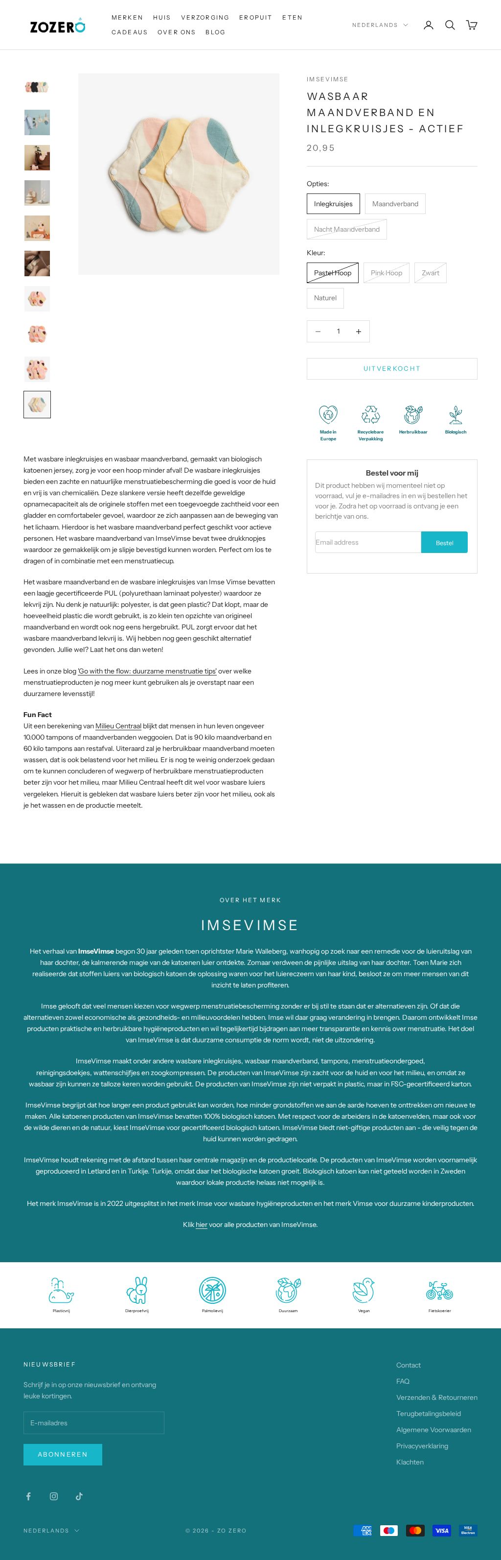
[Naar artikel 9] (37, 369)
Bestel (445, 543)
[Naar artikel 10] (37, 404)
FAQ (403, 1381)
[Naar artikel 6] (37, 263)
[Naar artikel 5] (37, 228)
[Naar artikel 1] (37, 87)
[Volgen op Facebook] (28, 1496)
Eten (292, 17)
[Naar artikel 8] (37, 334)
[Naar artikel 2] (37, 122)
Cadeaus (130, 32)
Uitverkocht (392, 368)
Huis (162, 17)
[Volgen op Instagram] (54, 1496)
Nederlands (375, 25)
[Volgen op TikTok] (79, 1496)
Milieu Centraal (118, 725)
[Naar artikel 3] (37, 157)
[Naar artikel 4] (37, 193)
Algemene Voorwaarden (433, 1429)
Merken (127, 17)
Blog (215, 32)
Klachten (410, 1462)
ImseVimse (328, 79)
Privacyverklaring (422, 1445)
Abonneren (63, 1454)
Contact (408, 1365)
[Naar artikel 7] (37, 298)
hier (201, 1224)
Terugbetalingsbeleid (428, 1413)
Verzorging (205, 17)
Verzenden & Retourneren (437, 1397)
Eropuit (256, 17)
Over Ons (177, 32)
